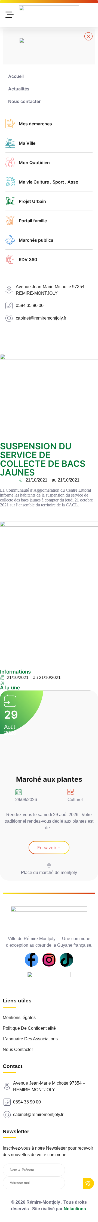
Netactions (75, 1208)
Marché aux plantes (49, 779)
